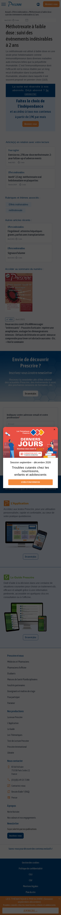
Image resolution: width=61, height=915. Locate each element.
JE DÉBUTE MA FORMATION (30, 482)
